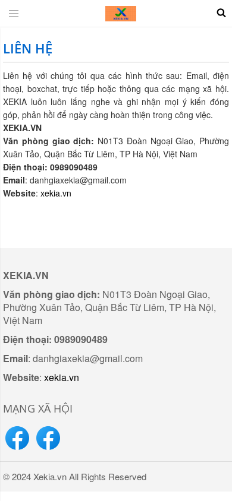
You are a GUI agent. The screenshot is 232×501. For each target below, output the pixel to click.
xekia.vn (55, 193)
